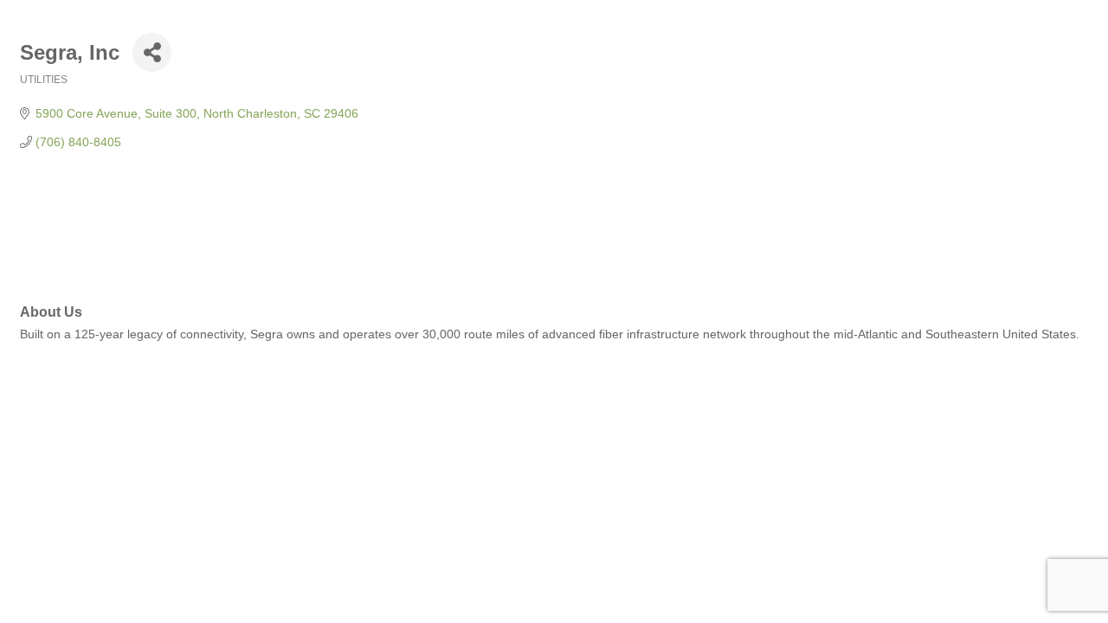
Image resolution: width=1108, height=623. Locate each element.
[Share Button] (151, 52)
